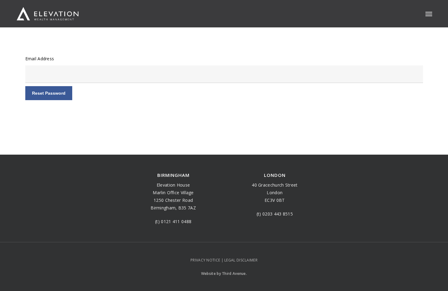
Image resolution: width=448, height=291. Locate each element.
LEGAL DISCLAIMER (241, 260)
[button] (428, 14)
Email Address (39, 58)
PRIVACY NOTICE (205, 260)
